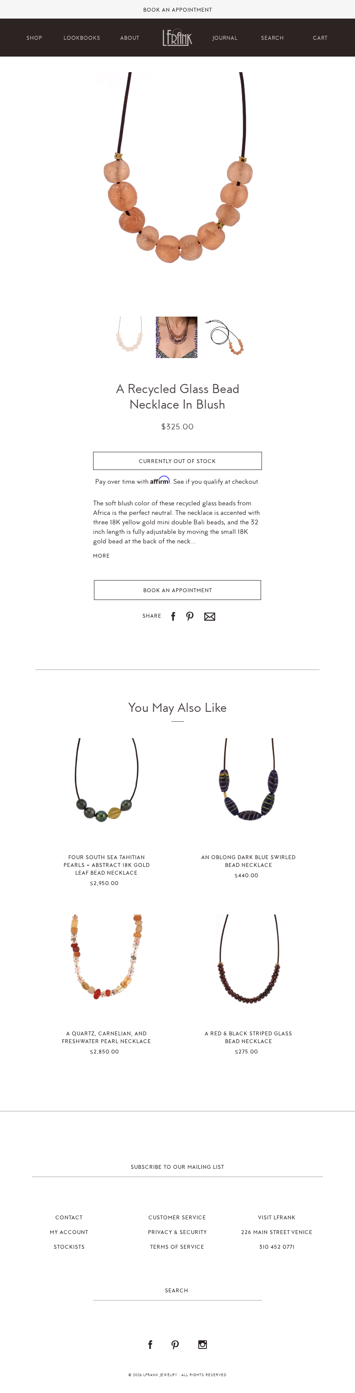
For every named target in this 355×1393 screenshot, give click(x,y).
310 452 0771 (277, 1247)
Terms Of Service (177, 1247)
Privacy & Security (177, 1232)
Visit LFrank (277, 1218)
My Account (69, 1232)
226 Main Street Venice (277, 1232)
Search (272, 38)
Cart (320, 38)
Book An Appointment (177, 10)
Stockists (69, 1247)
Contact (69, 1218)
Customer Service (177, 1218)
